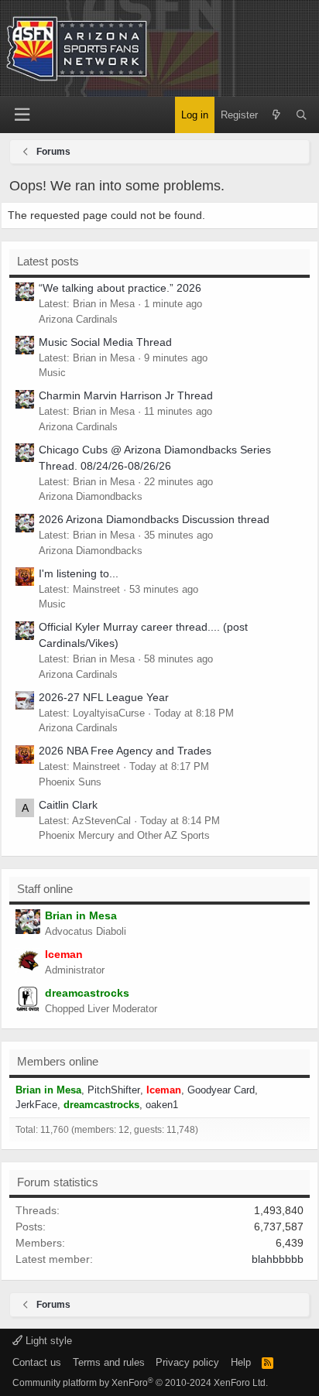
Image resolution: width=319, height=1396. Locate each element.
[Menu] (22, 115)
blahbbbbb (278, 1259)
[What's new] (277, 115)
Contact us (36, 1362)
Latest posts (48, 261)
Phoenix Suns (70, 782)
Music (52, 372)
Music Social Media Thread (105, 342)
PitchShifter (113, 1090)
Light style (47, 1340)
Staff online (45, 888)
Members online (57, 1061)
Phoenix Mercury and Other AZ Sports (124, 835)
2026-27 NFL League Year (104, 697)
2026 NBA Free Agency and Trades (125, 750)
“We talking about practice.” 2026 (120, 288)
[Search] (301, 115)
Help (241, 1362)
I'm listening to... (78, 573)
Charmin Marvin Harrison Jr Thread (126, 395)
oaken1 (162, 1104)
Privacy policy (187, 1362)
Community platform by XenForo (140, 1382)
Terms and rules (109, 1362)
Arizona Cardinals (78, 319)
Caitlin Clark (68, 805)
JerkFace (36, 1104)
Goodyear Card (221, 1090)
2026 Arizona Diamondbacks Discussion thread (154, 519)
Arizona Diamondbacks (90, 496)
